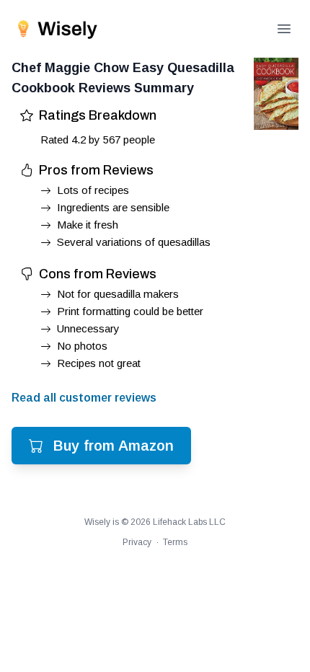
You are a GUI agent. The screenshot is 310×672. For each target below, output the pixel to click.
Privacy (137, 542)
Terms (175, 542)
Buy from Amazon (113, 446)
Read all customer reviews (84, 398)
